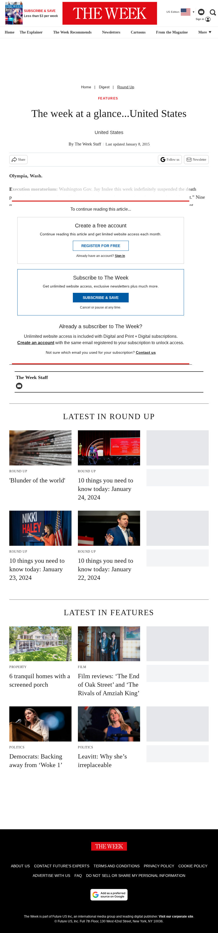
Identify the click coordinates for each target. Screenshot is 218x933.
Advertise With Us (51, 875)
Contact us (146, 352)
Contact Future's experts (61, 866)
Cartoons (138, 32)
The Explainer (31, 32)
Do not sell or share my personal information (135, 875)
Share (21, 159)
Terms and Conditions (117, 866)
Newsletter (199, 159)
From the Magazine (172, 32)
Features (108, 98)
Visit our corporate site (176, 916)
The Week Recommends (72, 32)
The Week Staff (88, 144)
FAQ (78, 875)
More (203, 32)
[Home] (8, 32)
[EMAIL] (20, 385)
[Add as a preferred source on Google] (109, 895)
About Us (20, 866)
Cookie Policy (192, 866)
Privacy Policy (159, 866)
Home (86, 87)
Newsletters (111, 32)
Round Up (125, 87)
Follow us (173, 159)
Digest (104, 87)
